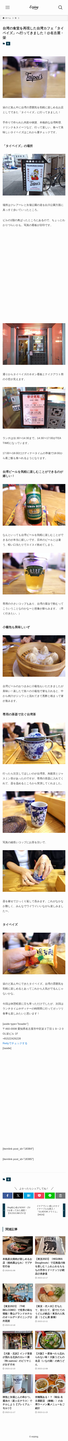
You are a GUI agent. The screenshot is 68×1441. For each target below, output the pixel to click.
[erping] (34, 7)
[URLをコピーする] (60, 1196)
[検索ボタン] (60, 7)
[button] (7, 1196)
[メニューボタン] (7, 7)
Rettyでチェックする (15, 1043)
